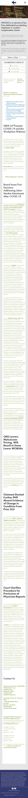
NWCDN (14, 2)
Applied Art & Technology (20, 795)
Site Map (3, 792)
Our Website (15, 66)
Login (17, 793)
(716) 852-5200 (15, 68)
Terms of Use (8, 792)
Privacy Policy (13, 792)
